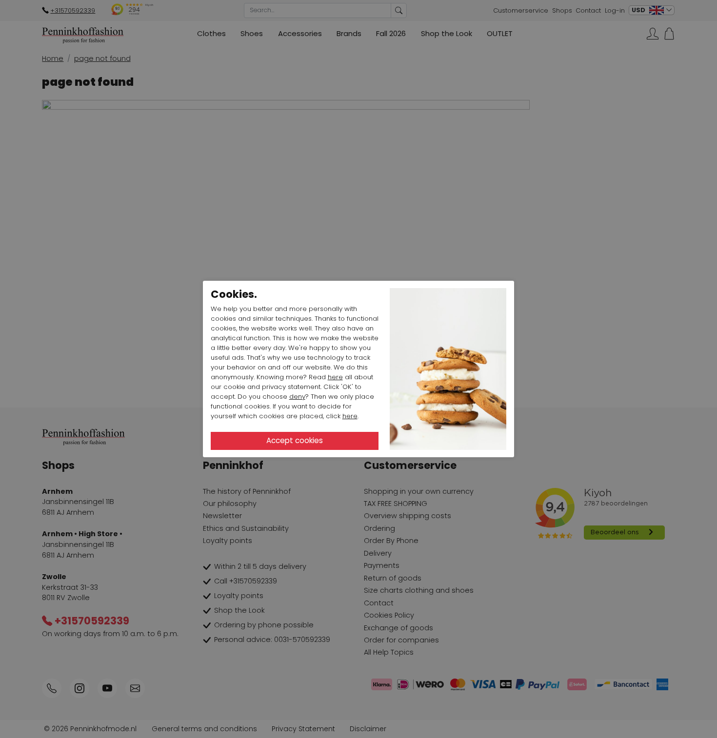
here (335, 377)
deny (297, 396)
